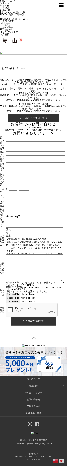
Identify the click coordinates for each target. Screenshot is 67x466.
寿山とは (4, 3)
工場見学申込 (7, 27)
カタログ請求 (7, 21)
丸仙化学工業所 (33, 413)
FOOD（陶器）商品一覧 (12, 14)
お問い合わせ (7, 23)
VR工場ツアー (7, 30)
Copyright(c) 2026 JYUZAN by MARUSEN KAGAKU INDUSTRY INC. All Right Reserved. (33, 456)
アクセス (4, 7)
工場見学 (6, 25)
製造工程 (4, 5)
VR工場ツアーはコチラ (32, 118)
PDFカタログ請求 (33, 392)
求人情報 (4, 34)
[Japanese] (61, 460)
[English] (56, 460)
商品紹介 (6, 10)
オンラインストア (9, 32)
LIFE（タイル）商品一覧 (12, 12)
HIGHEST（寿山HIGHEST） (14, 19)
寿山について (33, 379)
